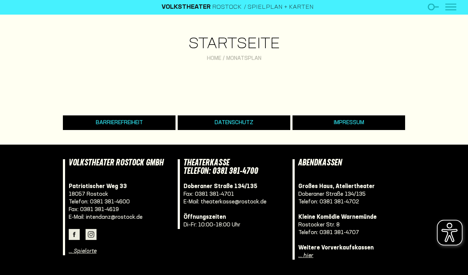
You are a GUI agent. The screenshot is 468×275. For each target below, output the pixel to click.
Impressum (349, 123)
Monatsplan (243, 58)
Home (214, 58)
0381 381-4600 (110, 202)
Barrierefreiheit (119, 123)
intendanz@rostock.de (114, 217)
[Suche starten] (433, 7)
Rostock (202, 7)
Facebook (74, 234)
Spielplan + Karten (281, 7)
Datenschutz (234, 123)
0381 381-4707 (339, 233)
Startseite (234, 44)
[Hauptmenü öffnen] (450, 7)
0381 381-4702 (339, 202)
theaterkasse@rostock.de (234, 202)
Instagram (91, 234)
